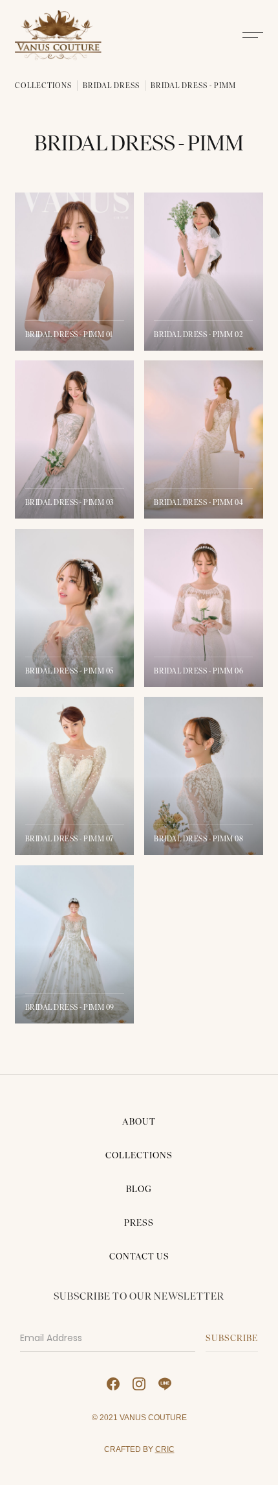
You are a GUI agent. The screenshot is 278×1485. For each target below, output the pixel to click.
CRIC (165, 1449)
